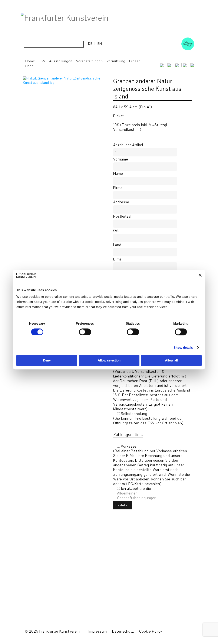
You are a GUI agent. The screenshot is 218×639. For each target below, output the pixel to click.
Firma (117, 188)
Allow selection (109, 360)
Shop (29, 66)
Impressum (97, 631)
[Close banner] (200, 275)
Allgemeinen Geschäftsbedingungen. (137, 495)
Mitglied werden (188, 44)
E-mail (118, 259)
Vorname (120, 159)
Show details (183, 347)
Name (118, 173)
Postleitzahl (123, 216)
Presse (135, 61)
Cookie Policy (150, 631)
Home (30, 61)
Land (117, 245)
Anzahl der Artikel (128, 145)
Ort (116, 230)
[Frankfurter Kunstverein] (65, 18)
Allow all (171, 360)
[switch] (85, 331)
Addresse (121, 202)
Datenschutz (123, 631)
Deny (47, 360)
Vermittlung (116, 61)
